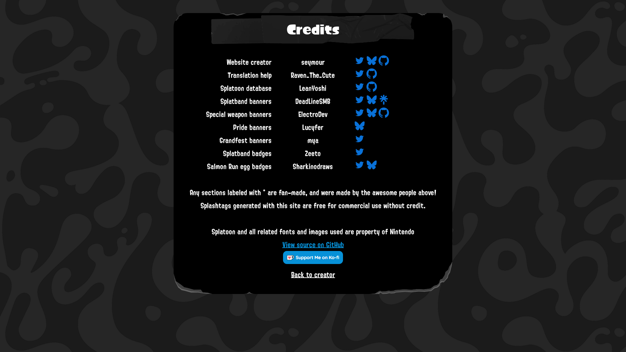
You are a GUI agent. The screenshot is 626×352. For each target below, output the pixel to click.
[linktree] (384, 101)
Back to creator (313, 274)
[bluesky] (371, 61)
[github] (384, 61)
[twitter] (359, 61)
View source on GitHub (313, 244)
